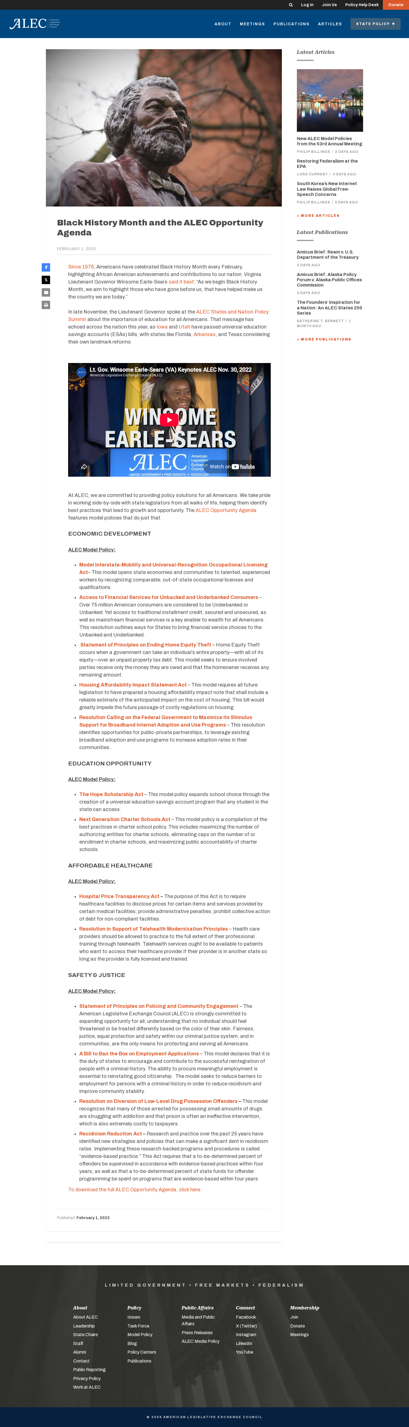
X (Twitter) (246, 1326)
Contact (81, 1361)
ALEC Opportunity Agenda (226, 510)
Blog (132, 1343)
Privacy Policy (87, 1378)
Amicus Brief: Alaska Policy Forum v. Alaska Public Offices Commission (329, 279)
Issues (133, 1317)
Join (294, 1317)
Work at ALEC (87, 1387)
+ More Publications (324, 339)
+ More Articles (318, 216)
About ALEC (85, 1317)
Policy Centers (141, 1352)
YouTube (244, 1352)
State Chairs (85, 1334)
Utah (184, 327)
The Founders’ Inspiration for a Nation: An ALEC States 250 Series (329, 307)
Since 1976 (81, 267)
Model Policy (139, 1334)
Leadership (84, 1326)
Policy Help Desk (362, 5)
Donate (395, 5)
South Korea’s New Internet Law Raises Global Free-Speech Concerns (327, 189)
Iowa (162, 327)
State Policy (374, 24)
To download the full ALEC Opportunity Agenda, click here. (134, 1189)
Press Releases (197, 1332)
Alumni (79, 1352)
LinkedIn (244, 1343)
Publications (292, 24)
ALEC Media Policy (201, 1341)
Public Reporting (89, 1369)
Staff (78, 1343)
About (223, 24)
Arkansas (205, 334)
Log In (307, 5)
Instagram (246, 1334)
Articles (330, 24)
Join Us (329, 5)
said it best (181, 282)
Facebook (246, 1317)
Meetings (252, 24)
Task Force (138, 1326)
